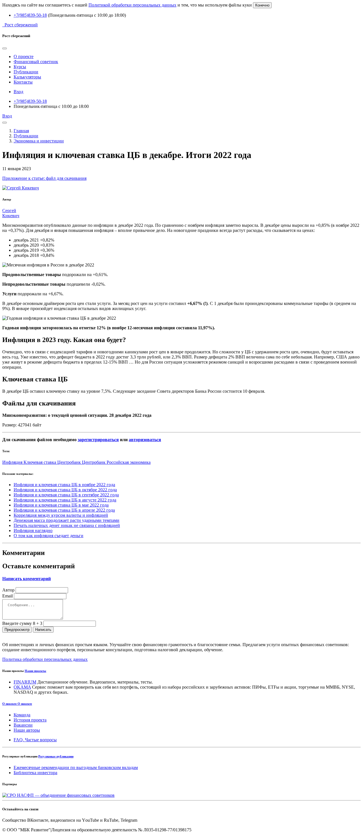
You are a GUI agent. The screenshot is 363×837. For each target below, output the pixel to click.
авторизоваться (145, 439)
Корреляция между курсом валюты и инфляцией (61, 515)
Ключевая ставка (40, 462)
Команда (22, 714)
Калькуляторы (27, 76)
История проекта (30, 720)
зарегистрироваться (98, 439)
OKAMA (22, 687)
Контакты (23, 82)
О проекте (23, 56)
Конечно (262, 5)
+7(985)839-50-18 (30, 15)
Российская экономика (129, 462)
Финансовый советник (36, 61)
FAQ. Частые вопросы (35, 739)
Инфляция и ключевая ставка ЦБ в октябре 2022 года (65, 489)
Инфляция (13, 462)
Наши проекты (35, 670)
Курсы (20, 66)
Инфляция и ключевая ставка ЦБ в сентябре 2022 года (66, 494)
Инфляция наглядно (33, 530)
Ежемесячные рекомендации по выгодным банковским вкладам (76, 767)
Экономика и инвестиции (39, 140)
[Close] (4, 48)
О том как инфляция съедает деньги (48, 535)
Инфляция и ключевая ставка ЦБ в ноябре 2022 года (64, 484)
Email (7, 595)
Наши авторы (27, 730)
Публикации (26, 71)
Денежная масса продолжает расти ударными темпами (66, 520)
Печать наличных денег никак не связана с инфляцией (67, 525)
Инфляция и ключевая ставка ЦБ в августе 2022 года (65, 499)
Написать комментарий (26, 578)
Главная (21, 130)
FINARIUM (25, 682)
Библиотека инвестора (35, 772)
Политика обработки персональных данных (45, 659)
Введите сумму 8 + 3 (22, 623)
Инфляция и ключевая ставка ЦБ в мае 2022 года (61, 505)
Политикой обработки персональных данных (132, 5)
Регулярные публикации (55, 756)
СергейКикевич (10, 213)
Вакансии (23, 725)
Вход (18, 91)
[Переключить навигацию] (4, 122)
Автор (8, 590)
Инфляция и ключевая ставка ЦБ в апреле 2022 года (64, 510)
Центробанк (69, 462)
